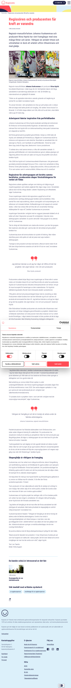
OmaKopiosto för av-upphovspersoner (35, 651)
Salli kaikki (58, 364)
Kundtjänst (4, 654)
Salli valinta (35, 364)
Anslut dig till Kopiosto (30, 644)
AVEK (25, 666)
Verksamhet (4, 634)
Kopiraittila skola (29, 669)
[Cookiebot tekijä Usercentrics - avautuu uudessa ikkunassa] (61, 322)
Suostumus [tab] (12, 328)
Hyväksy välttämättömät (13, 364)
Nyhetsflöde (50, 644)
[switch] (26, 356)
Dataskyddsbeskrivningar (31, 675)
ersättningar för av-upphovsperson (35, 592)
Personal (4, 660)
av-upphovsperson (15, 592)
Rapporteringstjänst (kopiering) (33, 654)
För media (4, 657)
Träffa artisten (12, 28)
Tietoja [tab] (58, 328)
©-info (26, 672)
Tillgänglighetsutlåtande (31, 678)
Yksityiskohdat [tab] (35, 328)
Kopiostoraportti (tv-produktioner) (34, 647)
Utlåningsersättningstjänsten (32, 657)
